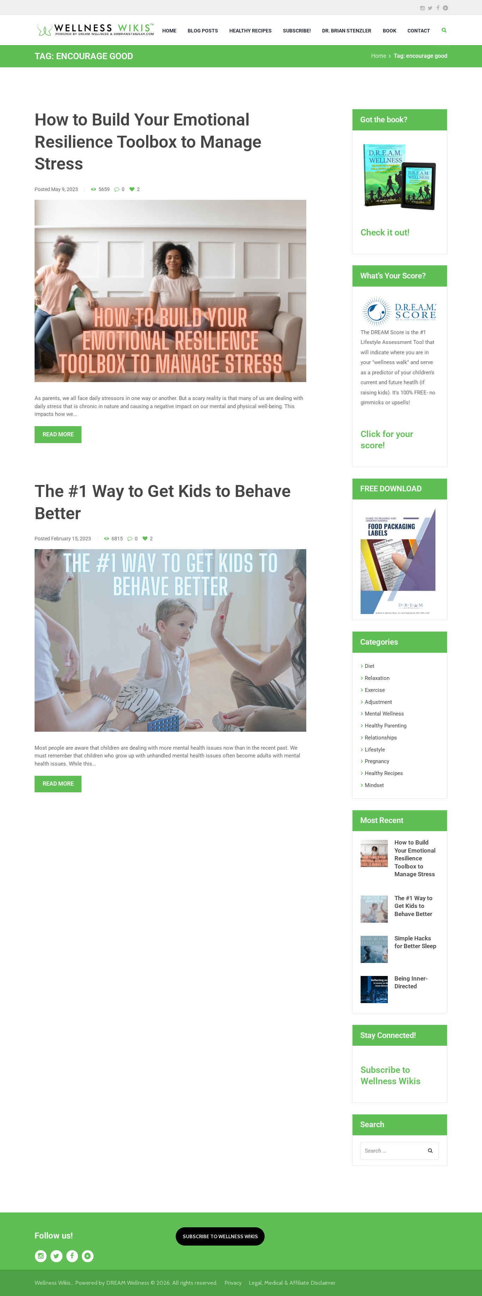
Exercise (375, 690)
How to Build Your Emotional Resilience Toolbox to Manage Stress (148, 142)
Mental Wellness (384, 714)
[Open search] (444, 30)
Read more (58, 434)
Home (378, 56)
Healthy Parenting (385, 726)
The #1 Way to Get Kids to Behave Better (413, 906)
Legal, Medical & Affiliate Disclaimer (292, 1282)
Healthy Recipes (384, 773)
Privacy (236, 1282)
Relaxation (377, 678)
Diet (369, 666)
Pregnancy (377, 761)
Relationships (381, 738)
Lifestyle (375, 750)
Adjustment (378, 702)
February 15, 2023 (71, 538)
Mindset (374, 785)
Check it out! (385, 232)
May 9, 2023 (64, 189)
